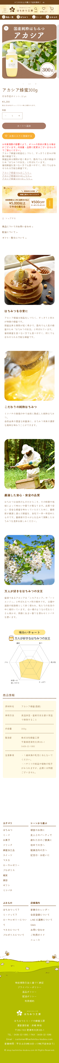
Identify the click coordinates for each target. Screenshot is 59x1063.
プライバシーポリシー (29, 987)
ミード (6, 835)
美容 (5, 880)
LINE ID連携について (41, 919)
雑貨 (5, 875)
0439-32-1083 (21, 1034)
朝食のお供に (38, 830)
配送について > (10, 232)
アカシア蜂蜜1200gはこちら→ (17, 178)
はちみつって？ (11, 909)
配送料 (8, 105)
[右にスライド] (36, 84)
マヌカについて (11, 929)
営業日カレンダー (40, 909)
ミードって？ (10, 914)
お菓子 (6, 840)
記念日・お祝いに (40, 855)
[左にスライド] (23, 84)
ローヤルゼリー (11, 865)
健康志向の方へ (39, 850)
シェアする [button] (10, 218)
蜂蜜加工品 (9, 850)
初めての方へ (38, 845)
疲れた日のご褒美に (41, 840)
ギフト (6, 885)
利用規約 (29, 1001)
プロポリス (9, 870)
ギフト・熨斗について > (14, 237)
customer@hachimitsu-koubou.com (34, 1039)
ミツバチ (7, 890)
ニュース (35, 939)
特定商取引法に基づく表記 (29, 982)
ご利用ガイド (38, 934)
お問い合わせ (38, 929)
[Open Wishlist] (43, 9)
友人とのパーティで (41, 835)
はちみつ (7, 830)
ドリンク (7, 845)
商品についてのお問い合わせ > (17, 226)
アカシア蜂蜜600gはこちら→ (17, 175)
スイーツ (7, 855)
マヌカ (6, 860)
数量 (4, 110)
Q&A (33, 924)
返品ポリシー (29, 991)
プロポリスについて (13, 934)
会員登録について (40, 914)
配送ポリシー (29, 996)
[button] (5, 9)
